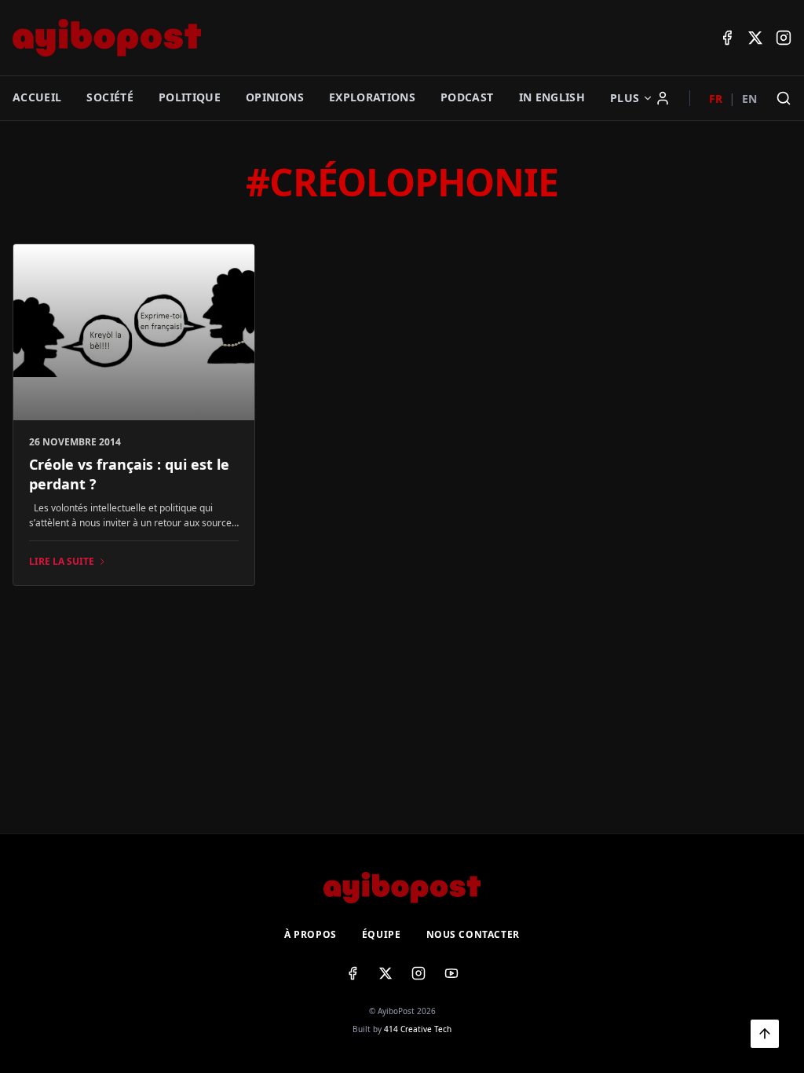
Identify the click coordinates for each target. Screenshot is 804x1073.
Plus (624, 97)
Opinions (275, 97)
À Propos (310, 934)
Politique (190, 97)
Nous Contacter (473, 934)
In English (552, 97)
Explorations (372, 97)
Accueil (37, 97)
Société (109, 97)
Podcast (466, 97)
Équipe (381, 934)
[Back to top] (765, 1034)
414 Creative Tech (417, 1029)
